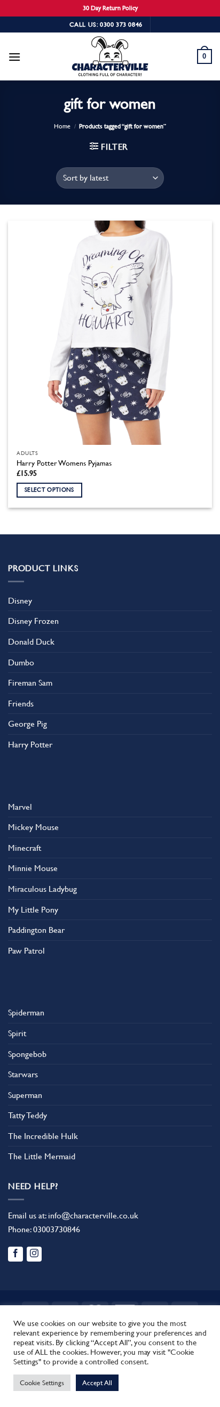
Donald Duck (31, 642)
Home (62, 126)
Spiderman (26, 1012)
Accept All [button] (97, 1383)
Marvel (20, 807)
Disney (20, 601)
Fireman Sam (30, 683)
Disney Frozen (33, 621)
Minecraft (24, 848)
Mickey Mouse (33, 827)
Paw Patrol (26, 951)
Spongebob (27, 1054)
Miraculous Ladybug (42, 889)
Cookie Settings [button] (42, 1383)
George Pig (27, 724)
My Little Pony (33, 910)
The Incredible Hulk (43, 1136)
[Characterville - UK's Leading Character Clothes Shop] (110, 58)
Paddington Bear (36, 930)
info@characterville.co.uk (93, 1215)
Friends (21, 703)
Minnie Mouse (33, 868)
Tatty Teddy (27, 1115)
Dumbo (21, 662)
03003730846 (56, 1229)
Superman (25, 1095)
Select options (49, 489)
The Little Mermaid (41, 1156)
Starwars (23, 1074)
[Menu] (14, 57)
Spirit (17, 1033)
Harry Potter (30, 744)
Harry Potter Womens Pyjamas (64, 463)
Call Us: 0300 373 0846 (106, 24)
